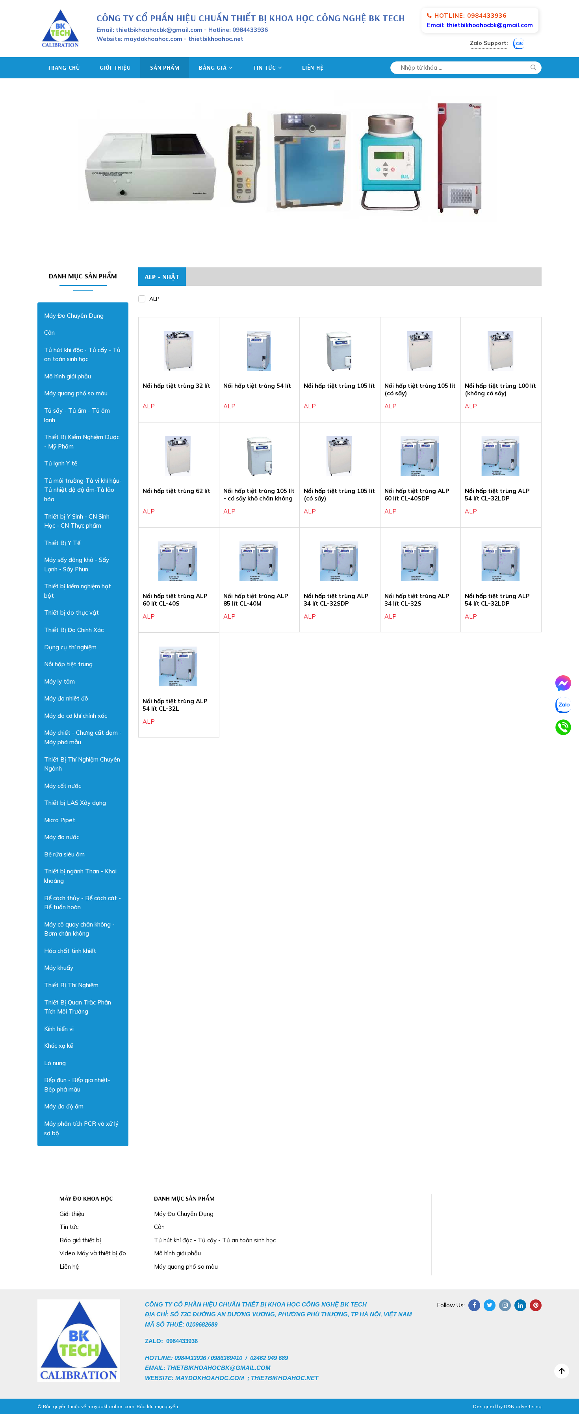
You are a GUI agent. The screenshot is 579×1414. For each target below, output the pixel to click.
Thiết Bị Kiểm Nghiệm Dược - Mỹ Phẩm (81, 441)
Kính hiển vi (59, 1028)
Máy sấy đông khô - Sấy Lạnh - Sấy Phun (76, 564)
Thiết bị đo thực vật (71, 612)
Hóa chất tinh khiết (70, 950)
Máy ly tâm (59, 681)
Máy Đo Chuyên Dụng (74, 315)
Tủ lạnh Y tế (60, 463)
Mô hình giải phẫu (67, 376)
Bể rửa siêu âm (64, 854)
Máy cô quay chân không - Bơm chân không (79, 929)
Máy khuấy (58, 967)
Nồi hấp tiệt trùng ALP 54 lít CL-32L (175, 705)
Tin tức (264, 67)
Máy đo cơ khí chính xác (75, 715)
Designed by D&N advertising (507, 1406)
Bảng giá (212, 67)
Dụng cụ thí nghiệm (70, 647)
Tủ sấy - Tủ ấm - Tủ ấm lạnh (77, 415)
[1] (533, 67)
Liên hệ (312, 67)
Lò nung (55, 1063)
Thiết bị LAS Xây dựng (75, 802)
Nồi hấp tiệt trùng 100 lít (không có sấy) (500, 389)
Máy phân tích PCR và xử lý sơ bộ (81, 1128)
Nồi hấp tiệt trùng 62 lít (176, 491)
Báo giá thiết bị (80, 1240)
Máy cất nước (62, 785)
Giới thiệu (115, 67)
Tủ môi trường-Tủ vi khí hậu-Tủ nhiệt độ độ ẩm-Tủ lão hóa (83, 490)
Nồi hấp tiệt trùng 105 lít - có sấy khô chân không (259, 494)
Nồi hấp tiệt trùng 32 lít (176, 385)
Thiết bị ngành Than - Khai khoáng (80, 875)
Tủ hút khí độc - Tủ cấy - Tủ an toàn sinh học (82, 354)
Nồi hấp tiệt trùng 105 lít (339, 385)
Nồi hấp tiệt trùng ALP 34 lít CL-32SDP (336, 600)
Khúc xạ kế (58, 1045)
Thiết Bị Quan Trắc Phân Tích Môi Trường (77, 1007)
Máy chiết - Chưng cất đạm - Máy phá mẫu (83, 737)
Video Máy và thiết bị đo (92, 1253)
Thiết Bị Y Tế (62, 543)
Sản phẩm (164, 67)
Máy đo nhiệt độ (66, 698)
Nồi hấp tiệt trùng (68, 664)
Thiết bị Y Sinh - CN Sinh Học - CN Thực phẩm (76, 521)
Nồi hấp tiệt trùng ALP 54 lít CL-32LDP (497, 494)
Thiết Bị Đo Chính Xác (74, 630)
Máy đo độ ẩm (64, 1106)
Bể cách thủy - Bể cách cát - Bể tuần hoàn (82, 902)
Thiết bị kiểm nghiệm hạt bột (77, 590)
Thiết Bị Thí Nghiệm (71, 985)
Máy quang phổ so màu (76, 393)
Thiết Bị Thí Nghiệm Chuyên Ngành (82, 764)
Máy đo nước (61, 837)
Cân (49, 332)
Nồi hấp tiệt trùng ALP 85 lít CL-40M (255, 600)
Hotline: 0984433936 (470, 15)
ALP (154, 299)
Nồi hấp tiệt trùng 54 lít (257, 385)
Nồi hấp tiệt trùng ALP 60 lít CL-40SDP (416, 494)
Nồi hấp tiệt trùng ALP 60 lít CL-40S (175, 600)
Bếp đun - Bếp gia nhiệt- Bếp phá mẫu (77, 1084)
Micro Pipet (59, 820)
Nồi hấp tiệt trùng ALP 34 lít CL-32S (416, 600)
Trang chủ (63, 67)
